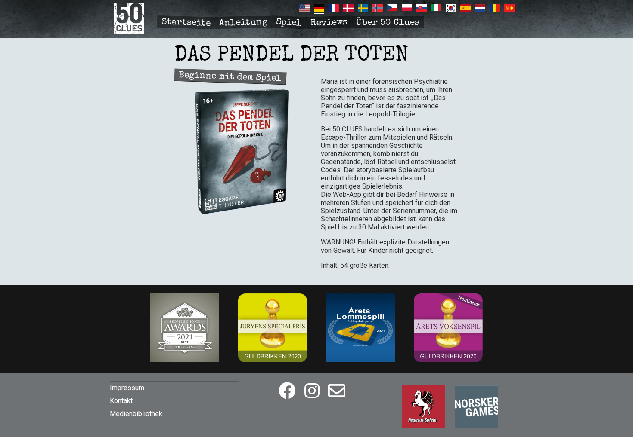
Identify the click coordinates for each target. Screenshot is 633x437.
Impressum (127, 388)
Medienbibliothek (136, 413)
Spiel (289, 23)
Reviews (329, 23)
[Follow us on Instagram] (312, 391)
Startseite (186, 23)
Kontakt (121, 401)
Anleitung (243, 23)
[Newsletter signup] (336, 391)
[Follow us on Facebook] (287, 391)
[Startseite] (129, 31)
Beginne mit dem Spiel (230, 76)
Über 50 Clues (387, 23)
